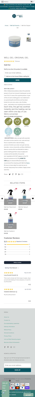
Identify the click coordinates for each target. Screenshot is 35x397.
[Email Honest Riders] (14, 347)
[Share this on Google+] (18, 174)
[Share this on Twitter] (9, 174)
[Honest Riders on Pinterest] (8, 347)
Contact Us (7, 320)
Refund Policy (7, 329)
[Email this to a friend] (21, 174)
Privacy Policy (7, 336)
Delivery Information (9, 326)
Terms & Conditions (9, 333)
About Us (6, 317)
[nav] (4, 2)
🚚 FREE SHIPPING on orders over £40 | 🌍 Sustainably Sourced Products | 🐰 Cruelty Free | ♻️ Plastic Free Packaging (17, 6)
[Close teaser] (10, 381)
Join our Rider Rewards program (12, 339)
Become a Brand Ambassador (11, 342)
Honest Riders (11, 378)
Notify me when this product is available (15, 69)
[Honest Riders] (17, 16)
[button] (5, 389)
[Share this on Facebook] (12, 174)
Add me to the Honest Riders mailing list (17, 76)
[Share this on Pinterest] (15, 174)
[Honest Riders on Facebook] (5, 347)
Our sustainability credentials (11, 323)
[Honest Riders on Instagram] (11, 347)
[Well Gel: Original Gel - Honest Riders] (15, 41)
